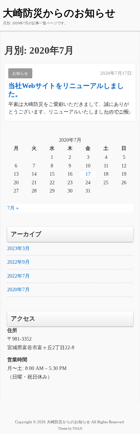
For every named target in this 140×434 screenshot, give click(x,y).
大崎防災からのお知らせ (59, 13)
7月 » (13, 208)
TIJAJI (77, 428)
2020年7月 (18, 289)
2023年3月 (18, 248)
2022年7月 (18, 276)
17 (87, 174)
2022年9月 (18, 262)
